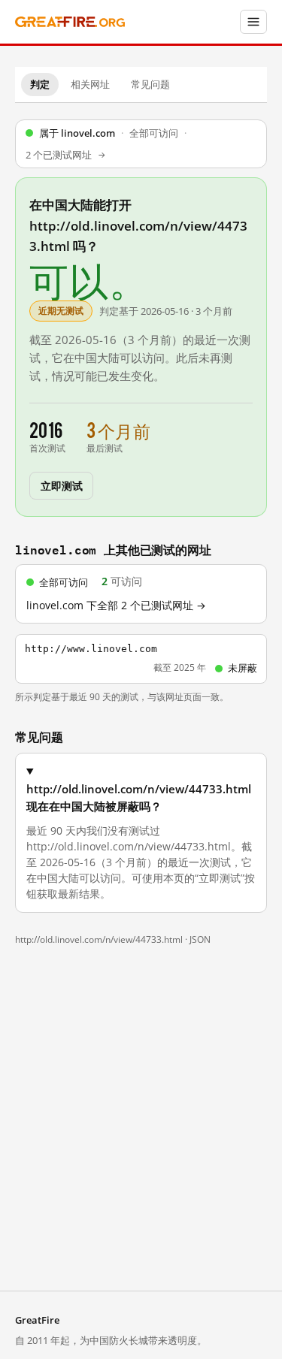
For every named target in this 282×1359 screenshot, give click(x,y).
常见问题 (150, 84)
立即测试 (61, 485)
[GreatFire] (70, 22)
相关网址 (90, 84)
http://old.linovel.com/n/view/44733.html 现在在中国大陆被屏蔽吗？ (138, 798)
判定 (40, 84)
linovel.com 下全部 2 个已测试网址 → (116, 605)
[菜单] (253, 22)
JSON (200, 939)
